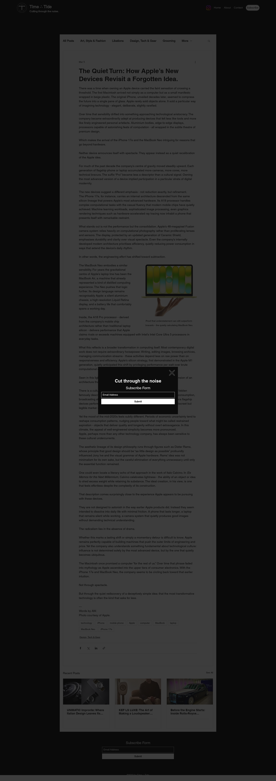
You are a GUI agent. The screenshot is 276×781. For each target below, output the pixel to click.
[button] (172, 373)
